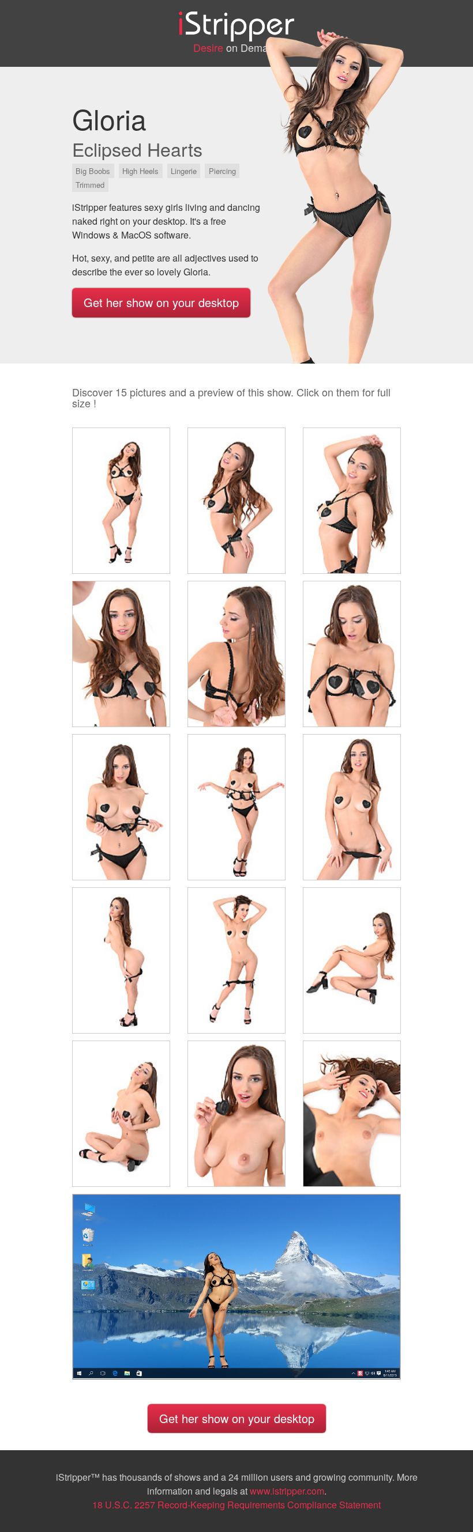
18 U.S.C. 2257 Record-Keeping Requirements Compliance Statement (236, 1504)
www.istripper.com (287, 1490)
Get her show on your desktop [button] (161, 302)
